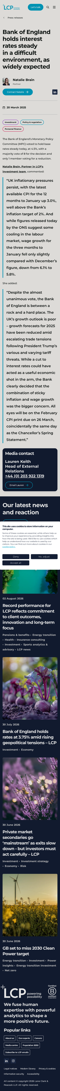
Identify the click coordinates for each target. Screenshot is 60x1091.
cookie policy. (9, 546)
